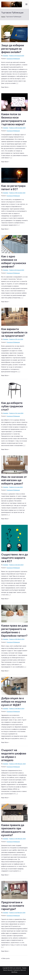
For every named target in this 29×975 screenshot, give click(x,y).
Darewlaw (5, 55)
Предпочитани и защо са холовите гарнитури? (12, 906)
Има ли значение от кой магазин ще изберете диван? (14, 480)
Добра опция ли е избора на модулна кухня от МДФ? (13, 702)
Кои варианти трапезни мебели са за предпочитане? (14, 332)
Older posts (6, 958)
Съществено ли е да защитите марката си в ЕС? (14, 558)
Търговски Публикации (13, 58)
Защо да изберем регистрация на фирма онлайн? (12, 49)
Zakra (21, 970)
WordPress (14, 972)
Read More (4, 87)
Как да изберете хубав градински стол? (12, 406)
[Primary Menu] (26, 4)
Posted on (16, 55)
